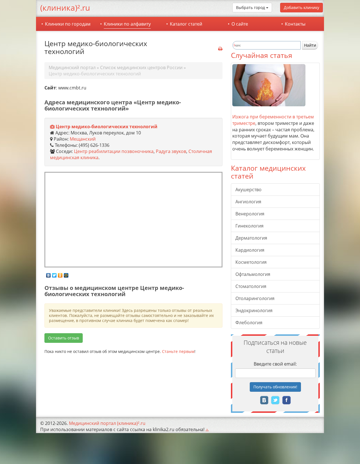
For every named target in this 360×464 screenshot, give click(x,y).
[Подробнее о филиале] (52, 126)
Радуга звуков (171, 151)
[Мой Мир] (66, 274)
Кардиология (249, 250)
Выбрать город (251, 7)
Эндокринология (254, 310)
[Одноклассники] (60, 274)
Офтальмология (252, 274)
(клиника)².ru (65, 7)
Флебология (248, 322)
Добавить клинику (301, 7)
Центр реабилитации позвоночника (114, 151)
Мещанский (83, 139)
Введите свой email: (275, 364)
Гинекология (249, 226)
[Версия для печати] (220, 49)
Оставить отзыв (63, 338)
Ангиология (248, 202)
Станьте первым (178, 351)
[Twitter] (54, 274)
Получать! (275, 386)
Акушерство (248, 189)
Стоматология (250, 286)
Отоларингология (254, 298)
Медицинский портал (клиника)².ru (107, 423)
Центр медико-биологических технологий (107, 126)
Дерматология (251, 238)
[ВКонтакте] (48, 274)
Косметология (251, 262)
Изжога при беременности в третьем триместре (273, 120)
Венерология (249, 214)
